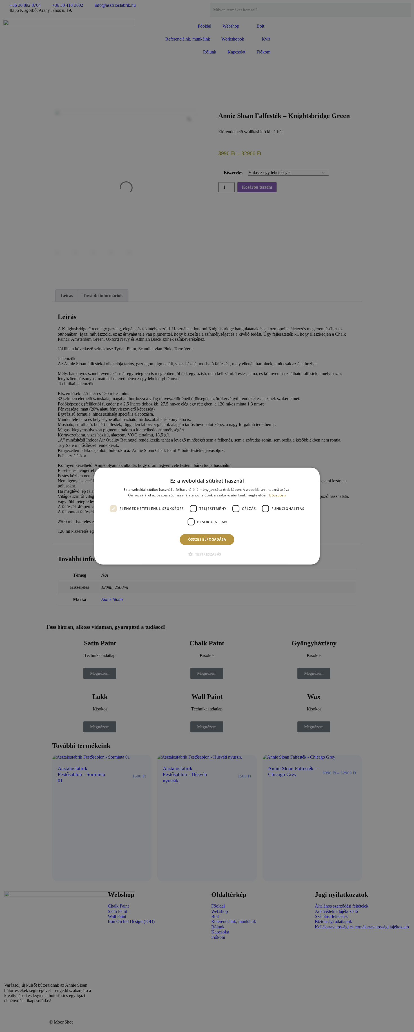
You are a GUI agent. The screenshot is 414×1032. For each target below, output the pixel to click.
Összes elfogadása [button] (207, 539)
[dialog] (207, 515)
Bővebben (277, 495)
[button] (207, 554)
